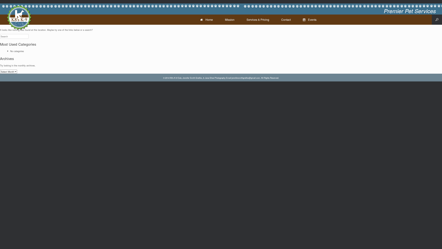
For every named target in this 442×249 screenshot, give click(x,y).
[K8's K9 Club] (19, 17)
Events (312, 20)
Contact (286, 20)
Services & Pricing (258, 20)
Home (209, 20)
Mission (229, 20)
